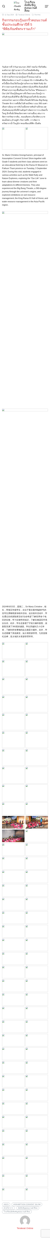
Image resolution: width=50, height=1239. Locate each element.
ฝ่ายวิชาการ (8, 1208)
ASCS (6, 1204)
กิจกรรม (37, 15)
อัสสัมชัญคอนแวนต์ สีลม (27, 1208)
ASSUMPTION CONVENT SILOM (27, 1204)
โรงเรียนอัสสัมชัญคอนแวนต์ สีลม (30, 6)
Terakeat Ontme (24, 15)
